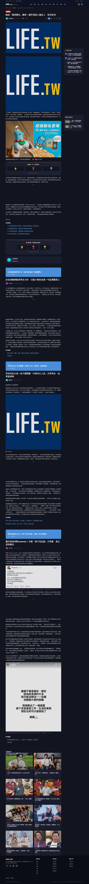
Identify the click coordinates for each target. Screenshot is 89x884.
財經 (46, 4)
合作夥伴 (71, 861)
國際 (61, 4)
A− (46, 18)
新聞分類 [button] (38, 858)
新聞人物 (54, 868)
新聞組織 (54, 870)
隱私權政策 (8, 878)
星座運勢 (54, 866)
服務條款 (12, 878)
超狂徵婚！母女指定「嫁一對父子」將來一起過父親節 (20, 523)
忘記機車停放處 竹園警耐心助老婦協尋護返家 (21, 231)
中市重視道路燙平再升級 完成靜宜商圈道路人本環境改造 (23, 226)
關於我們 (77, 1)
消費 (50, 4)
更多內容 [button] (54, 858)
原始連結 (9, 355)
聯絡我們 (81, 1)
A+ (51, 18)
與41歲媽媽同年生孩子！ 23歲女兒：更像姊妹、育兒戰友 (22, 739)
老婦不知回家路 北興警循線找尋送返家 (19, 233)
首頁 (31, 4)
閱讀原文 (8, 219)
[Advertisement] (33, 195)
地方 (57, 4)
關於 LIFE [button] (71, 858)
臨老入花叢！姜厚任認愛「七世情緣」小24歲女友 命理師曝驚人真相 (24, 520)
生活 (38, 4)
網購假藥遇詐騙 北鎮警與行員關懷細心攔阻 (20, 228)
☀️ (79, 4)
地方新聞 (54, 861)
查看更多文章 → (15, 261)
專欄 (54, 4)
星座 (65, 4)
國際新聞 (54, 863)
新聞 (35, 4)
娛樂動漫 (14, 7)
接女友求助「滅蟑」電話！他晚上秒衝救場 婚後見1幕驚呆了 (23, 353)
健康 (42, 4)
